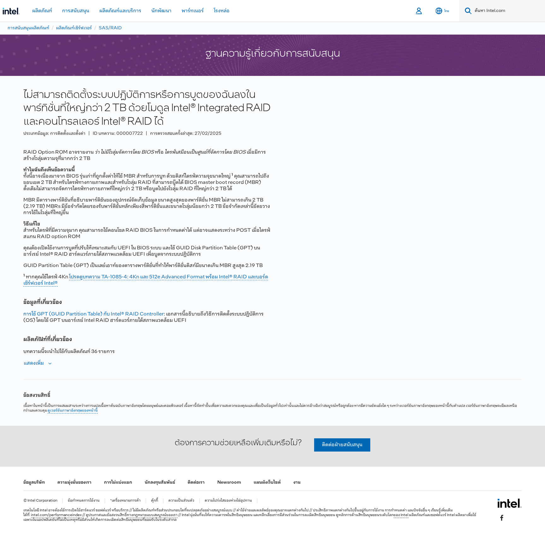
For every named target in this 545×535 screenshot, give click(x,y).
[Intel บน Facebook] (501, 518)
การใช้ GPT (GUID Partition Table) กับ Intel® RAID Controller (93, 314)
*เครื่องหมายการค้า (125, 500)
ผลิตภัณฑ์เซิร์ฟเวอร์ (74, 28)
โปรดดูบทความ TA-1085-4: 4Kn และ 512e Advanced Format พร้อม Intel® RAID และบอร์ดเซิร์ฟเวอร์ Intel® (145, 280)
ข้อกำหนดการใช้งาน (84, 500)
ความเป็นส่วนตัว (181, 500)
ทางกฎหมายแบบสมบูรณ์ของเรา (152, 515)
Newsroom (229, 483)
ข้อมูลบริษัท (34, 483)
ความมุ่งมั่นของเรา (74, 483)
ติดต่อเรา (196, 483)
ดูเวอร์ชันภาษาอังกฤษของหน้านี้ (73, 410)
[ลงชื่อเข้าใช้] (419, 11)
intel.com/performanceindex (56, 515)
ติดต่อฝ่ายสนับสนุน (342, 444)
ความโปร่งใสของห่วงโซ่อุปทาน (228, 500)
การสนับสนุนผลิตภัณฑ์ (28, 28)
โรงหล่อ (222, 10)
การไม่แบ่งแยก (118, 483)
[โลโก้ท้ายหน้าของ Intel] (509, 503)
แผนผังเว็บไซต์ (267, 483)
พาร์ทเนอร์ (193, 10)
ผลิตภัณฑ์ (42, 10)
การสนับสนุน (75, 10)
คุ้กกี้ (154, 500)
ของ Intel (401, 515)
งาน (297, 483)
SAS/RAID (110, 28)
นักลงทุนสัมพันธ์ (160, 483)
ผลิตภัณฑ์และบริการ (120, 10)
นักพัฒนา (161, 10)
